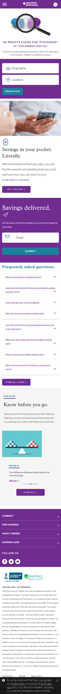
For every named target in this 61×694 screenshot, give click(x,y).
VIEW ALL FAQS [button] (15, 382)
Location (17, 79)
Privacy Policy (18, 683)
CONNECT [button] (7, 516)
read (14, 481)
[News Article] (22, 444)
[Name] (4, 561)
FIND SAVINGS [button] (10, 524)
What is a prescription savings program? (23, 277)
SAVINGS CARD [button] (11, 542)
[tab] (30, 277)
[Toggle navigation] (4, 5)
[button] (6, 459)
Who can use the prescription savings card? (25, 314)
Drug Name (19, 68)
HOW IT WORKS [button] (11, 533)
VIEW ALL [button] (29, 492)
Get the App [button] (15, 190)
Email (19, 237)
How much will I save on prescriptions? (23, 303)
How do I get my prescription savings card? (25, 355)
